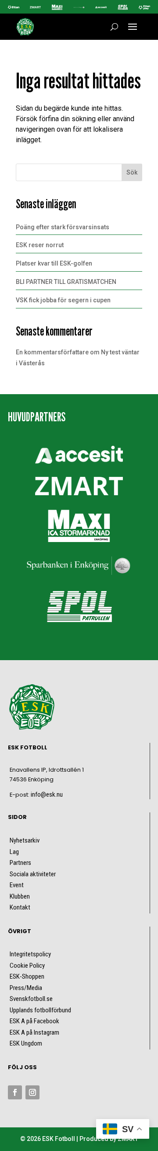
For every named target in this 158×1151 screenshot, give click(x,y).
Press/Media (26, 988)
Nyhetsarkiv (25, 840)
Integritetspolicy (30, 954)
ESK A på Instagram (34, 1032)
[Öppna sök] (114, 27)
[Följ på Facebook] (15, 1092)
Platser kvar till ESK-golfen (54, 263)
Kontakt (20, 907)
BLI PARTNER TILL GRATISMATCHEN (66, 281)
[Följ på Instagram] (32, 1092)
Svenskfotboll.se (31, 999)
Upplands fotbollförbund (40, 1010)
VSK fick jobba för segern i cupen (63, 300)
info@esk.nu (47, 794)
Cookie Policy (27, 965)
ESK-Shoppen (27, 976)
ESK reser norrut (40, 244)
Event (17, 885)
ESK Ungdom (26, 1043)
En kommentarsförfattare (52, 352)
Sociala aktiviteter (33, 874)
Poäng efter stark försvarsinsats (62, 227)
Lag (14, 852)
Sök (131, 172)
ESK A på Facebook (34, 1021)
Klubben (20, 896)
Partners (20, 863)
